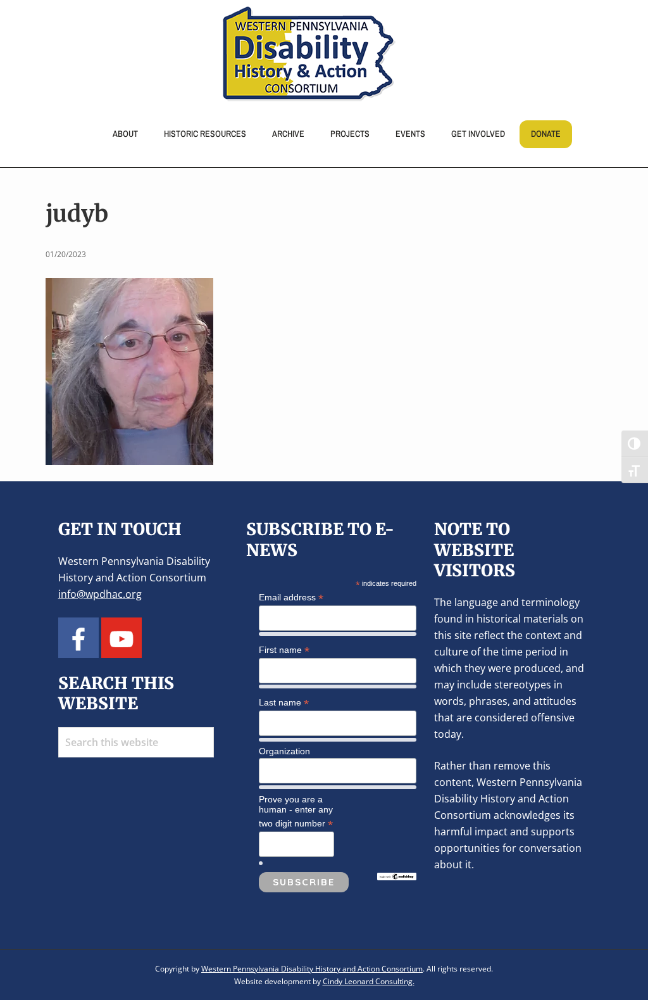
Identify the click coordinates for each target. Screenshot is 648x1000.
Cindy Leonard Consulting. (368, 981)
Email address (291, 598)
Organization (284, 751)
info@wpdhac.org (100, 594)
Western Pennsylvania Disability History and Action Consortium (312, 968)
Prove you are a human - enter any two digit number (296, 812)
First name (284, 650)
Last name (284, 703)
